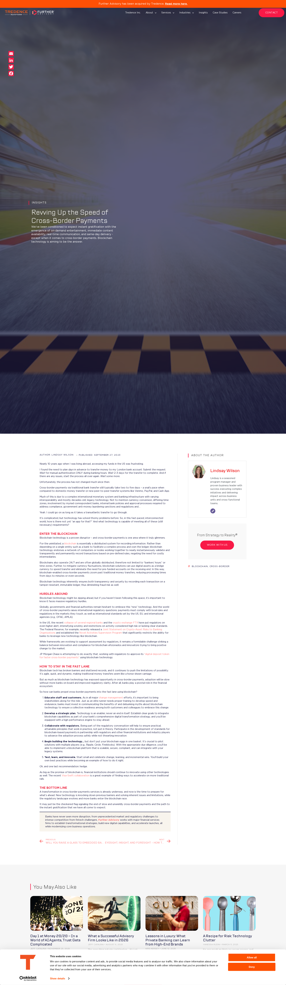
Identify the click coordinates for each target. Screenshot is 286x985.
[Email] (11, 53)
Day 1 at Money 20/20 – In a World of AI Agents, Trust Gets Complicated (55, 940)
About (149, 13)
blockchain (70, 544)
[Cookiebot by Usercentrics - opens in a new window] (28, 978)
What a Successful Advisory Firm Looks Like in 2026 (111, 938)
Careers (237, 13)
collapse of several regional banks (83, 623)
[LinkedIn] (11, 60)
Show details (57, 978)
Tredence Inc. (133, 13)
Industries (185, 13)
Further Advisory (108, 820)
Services (166, 13)
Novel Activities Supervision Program (100, 633)
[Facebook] (11, 73)
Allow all (252, 957)
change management (111, 698)
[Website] (212, 510)
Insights (203, 13)
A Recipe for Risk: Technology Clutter (227, 938)
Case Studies (220, 13)
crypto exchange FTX (125, 623)
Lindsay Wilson (225, 471)
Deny (252, 966)
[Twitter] (11, 67)
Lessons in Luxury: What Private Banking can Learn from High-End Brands (167, 940)
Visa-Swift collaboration (76, 776)
